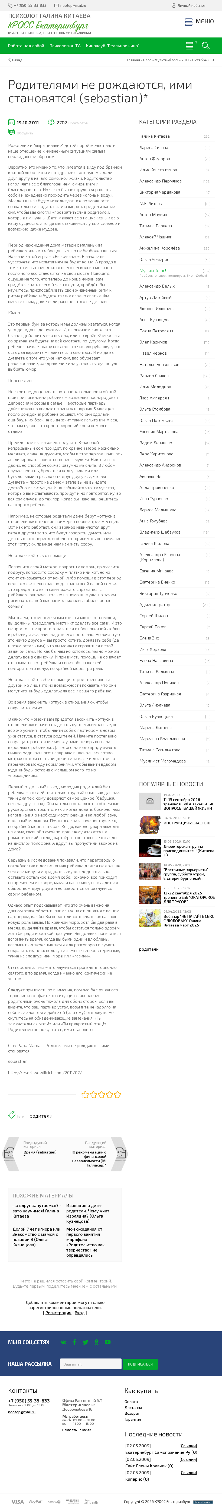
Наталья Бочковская (159, 364)
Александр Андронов (160, 464)
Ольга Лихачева (154, 704)
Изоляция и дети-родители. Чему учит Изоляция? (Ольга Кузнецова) (87, 1213)
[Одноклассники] (96, 1342)
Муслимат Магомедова (162, 760)
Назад (17, 60)
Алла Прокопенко (156, 487)
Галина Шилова (154, 543)
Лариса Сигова (153, 147)
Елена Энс (149, 637)
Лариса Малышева (157, 509)
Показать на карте (76, 1430)
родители (41, 1116)
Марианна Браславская (162, 738)
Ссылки (188, 1445)
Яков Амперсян (154, 397)
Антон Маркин (153, 214)
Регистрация (58, 1312)
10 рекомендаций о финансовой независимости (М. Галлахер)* (88, 1158)
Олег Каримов (153, 341)
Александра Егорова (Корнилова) (159, 557)
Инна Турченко (153, 498)
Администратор (154, 604)
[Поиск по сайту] (206, 45)
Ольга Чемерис (154, 259)
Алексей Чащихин (157, 236)
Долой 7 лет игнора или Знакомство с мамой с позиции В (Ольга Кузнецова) (36, 1236)
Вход (79, 1312)
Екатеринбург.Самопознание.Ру (157, 1452)
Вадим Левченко (155, 442)
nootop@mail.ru (21, 1412)
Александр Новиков (159, 682)
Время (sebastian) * (40, 1154)
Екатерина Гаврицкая (160, 693)
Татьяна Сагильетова (159, 749)
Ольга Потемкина (156, 420)
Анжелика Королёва (159, 247)
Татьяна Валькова (156, 671)
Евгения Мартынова (158, 431)
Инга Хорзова (152, 649)
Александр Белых (157, 285)
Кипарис (133, 1478)
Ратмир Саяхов (154, 375)
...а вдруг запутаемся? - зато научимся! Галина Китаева (36, 1210)
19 (212, 60)
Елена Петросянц (156, 330)
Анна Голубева (153, 520)
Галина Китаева (154, 135)
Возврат (132, 1413)
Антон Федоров (154, 158)
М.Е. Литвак (150, 203)
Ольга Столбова (154, 408)
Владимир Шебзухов (160, 531)
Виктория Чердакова (159, 191)
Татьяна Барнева (155, 225)
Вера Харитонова (156, 453)
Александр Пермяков (160, 180)
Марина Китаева (155, 727)
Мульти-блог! (152, 270)
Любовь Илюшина (157, 308)
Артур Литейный (155, 297)
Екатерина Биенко (157, 581)
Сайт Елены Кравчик (145, 1465)
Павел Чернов (153, 352)
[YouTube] (107, 1342)
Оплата (131, 1401)
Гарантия (133, 1419)
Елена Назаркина (156, 660)
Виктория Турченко (158, 593)
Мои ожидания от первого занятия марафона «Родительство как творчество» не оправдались (85, 1241)
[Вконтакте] (63, 1342)
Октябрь (199, 60)
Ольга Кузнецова (156, 716)
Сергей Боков (152, 626)
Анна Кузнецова (155, 319)
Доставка (133, 1407)
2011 (185, 60)
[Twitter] (85, 1342)
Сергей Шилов (153, 615)
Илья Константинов (158, 169)
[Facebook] (74, 1342)
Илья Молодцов (155, 386)
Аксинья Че (150, 476)
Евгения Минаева (156, 570)
